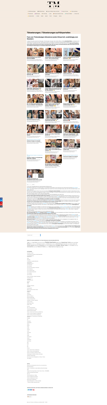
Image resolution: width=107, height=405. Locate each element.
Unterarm (28, 318)
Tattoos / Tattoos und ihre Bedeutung (33, 351)
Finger (28, 326)
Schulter (28, 329)
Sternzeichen (30, 246)
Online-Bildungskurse (30, 255)
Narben (64, 204)
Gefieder (69, 245)
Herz (41, 222)
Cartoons (43, 242)
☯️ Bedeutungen (37, 13)
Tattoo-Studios (29, 262)
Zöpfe (52, 246)
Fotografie (28, 286)
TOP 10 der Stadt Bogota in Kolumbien (33, 267)
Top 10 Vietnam (29, 274)
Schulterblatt (29, 339)
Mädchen (45, 245)
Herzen (60, 242)
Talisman (28, 222)
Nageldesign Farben (66, 242)
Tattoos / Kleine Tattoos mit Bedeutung (33, 349)
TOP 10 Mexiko (29, 273)
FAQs (28, 369)
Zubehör (28, 291)
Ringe (28, 282)
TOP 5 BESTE (29, 358)
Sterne (35, 220)
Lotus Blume (75, 242)
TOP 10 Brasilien (29, 264)
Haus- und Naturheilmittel (31, 307)
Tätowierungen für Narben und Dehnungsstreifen (34, 254)
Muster (53, 225)
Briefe (48, 243)
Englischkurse (29, 256)
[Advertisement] (54, 24)
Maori (43, 225)
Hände (29, 206)
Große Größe (35, 246)
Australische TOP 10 (30, 263)
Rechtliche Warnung (30, 366)
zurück (58, 196)
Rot (70, 245)
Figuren (54, 245)
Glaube (72, 242)
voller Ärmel (29, 332)
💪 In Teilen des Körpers (73, 11)
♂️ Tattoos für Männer (68, 13)
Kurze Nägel (56, 246)
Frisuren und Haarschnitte (31, 298)
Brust (38, 221)
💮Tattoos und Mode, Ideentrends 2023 (33, 382)
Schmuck (28, 281)
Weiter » (33, 184)
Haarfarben (53, 242)
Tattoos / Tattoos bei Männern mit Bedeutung (34, 313)
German (30, 396)
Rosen (73, 245)
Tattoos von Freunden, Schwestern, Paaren (34, 352)
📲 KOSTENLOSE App (40, 11)
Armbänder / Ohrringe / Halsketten (32, 300)
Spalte (57, 242)
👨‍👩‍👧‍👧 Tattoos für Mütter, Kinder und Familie (52, 11)
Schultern (61, 206)
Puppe (28, 335)
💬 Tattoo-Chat (76, 13)
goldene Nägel (61, 246)
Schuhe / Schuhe (29, 301)
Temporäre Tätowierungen (31, 355)
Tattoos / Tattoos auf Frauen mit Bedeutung (34, 314)
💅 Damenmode (30, 13)
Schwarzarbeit (39, 242)
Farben (47, 242)
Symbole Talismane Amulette (31, 310)
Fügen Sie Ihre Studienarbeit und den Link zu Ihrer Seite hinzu (37, 365)
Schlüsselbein (29, 322)
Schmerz (36, 216)
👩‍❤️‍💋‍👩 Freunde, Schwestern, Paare (58, 13)
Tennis (43, 246)
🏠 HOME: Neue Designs (32, 11)
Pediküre (51, 245)
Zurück (28, 328)
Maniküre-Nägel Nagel (30, 297)
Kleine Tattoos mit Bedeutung (31, 379)
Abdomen (44, 203)
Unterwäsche (29, 294)
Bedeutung (49, 212)
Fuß (58, 216)
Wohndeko (28, 259)
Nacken (28, 188)
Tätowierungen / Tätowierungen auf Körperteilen (34, 316)
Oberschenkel (49, 216)
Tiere (28, 242)
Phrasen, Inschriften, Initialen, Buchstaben (33, 276)
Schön (36, 242)
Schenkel (73, 214)
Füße (28, 215)
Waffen (76, 187)
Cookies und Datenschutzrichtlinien (32, 372)
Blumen (29, 244)
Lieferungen (29, 279)
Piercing (28, 306)
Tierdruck (31, 242)
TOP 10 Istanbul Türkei (30, 270)
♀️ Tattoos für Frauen (64, 11)
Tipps (50, 246)
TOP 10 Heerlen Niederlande (31, 271)
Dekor (28, 258)
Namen (48, 245)
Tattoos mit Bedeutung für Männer (32, 376)
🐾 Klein (50, 13)
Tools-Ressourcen (30, 277)
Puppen (70, 206)
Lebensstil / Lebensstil (30, 285)
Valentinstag (76, 245)
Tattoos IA (39, 246)
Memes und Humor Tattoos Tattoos (32, 289)
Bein (27, 346)
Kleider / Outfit (29, 304)
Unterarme (65, 206)
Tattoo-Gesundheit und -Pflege (32, 375)
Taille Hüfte (29, 321)
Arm (27, 319)
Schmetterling (59, 243)
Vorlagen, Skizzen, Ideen (62, 245)
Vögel (33, 242)
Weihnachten (37, 245)
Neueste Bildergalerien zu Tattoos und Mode (34, 380)
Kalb (27, 342)
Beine (74, 187)
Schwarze (41, 245)
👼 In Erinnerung (44, 13)
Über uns (28, 373)
